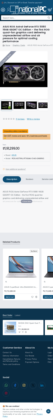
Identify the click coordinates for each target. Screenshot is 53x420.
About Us (30, 348)
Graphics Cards (19, 45)
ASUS (14, 155)
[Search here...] (49, 17)
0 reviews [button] (20, 118)
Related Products (11, 242)
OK (48, 411)
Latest (17, 315)
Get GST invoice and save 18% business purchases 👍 (25, 136)
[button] (1, 105)
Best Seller (7, 315)
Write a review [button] (33, 118)
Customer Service (12, 348)
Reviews (29, 179)
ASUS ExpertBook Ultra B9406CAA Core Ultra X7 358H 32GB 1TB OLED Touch (21, 287)
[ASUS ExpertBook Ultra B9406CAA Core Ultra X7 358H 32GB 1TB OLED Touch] (21, 266)
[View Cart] (49, 9)
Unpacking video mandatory (15, 131)
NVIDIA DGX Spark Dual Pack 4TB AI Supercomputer (30, 323)
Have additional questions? (16, 169)
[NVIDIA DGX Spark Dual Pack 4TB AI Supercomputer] (10, 327)
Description (12, 179)
